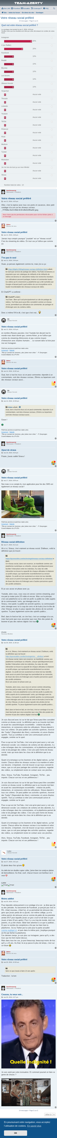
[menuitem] (5, 8)
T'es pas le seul (8, 257)
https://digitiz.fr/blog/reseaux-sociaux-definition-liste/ (27, 269)
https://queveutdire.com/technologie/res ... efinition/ (25, 656)
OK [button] (15, 1133)
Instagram (4, 350)
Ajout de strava (8, 450)
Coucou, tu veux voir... (12, 994)
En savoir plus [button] (34, 1126)
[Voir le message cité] (20, 407)
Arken (10, 407)
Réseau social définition (12, 542)
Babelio (12, 350)
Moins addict (7, 898)
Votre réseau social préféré (17, 17)
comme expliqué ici (9, 930)
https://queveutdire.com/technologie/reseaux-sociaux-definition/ (29, 558)
